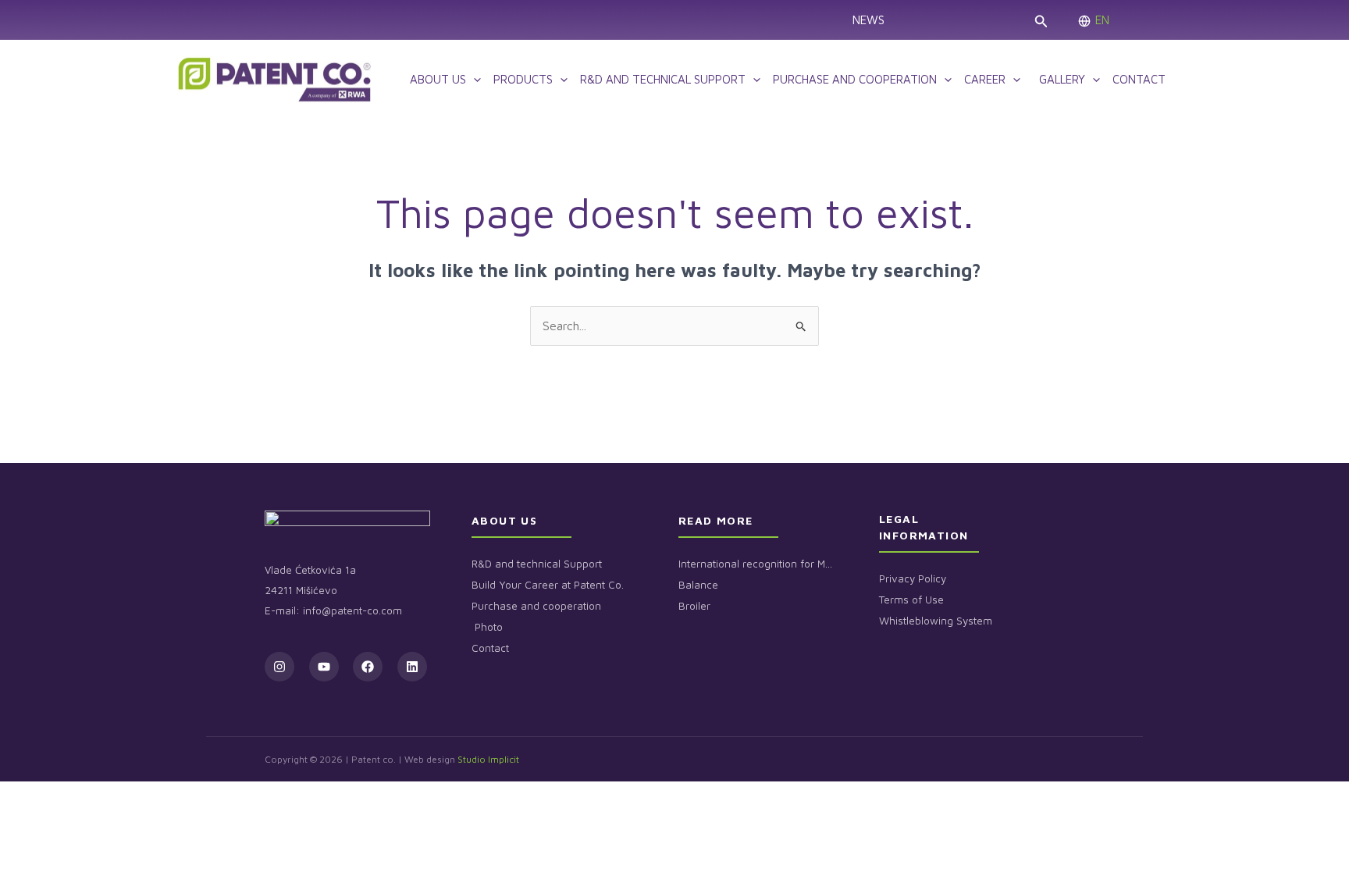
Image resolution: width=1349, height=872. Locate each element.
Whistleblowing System (935, 620)
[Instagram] (279, 667)
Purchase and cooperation (536, 606)
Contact (1139, 79)
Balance (698, 584)
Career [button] (985, 79)
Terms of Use (911, 599)
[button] (1040, 20)
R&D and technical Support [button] (663, 79)
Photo (487, 627)
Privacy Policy (912, 578)
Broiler (694, 606)
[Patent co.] (274, 77)
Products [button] (523, 79)
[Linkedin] (412, 667)
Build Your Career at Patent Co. (548, 584)
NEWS (868, 20)
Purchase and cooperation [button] (855, 79)
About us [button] (438, 79)
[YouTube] (324, 667)
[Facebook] (368, 667)
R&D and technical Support (537, 563)
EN (1102, 20)
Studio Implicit (488, 759)
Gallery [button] (1059, 79)
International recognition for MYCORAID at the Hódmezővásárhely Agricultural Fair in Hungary (756, 563)
